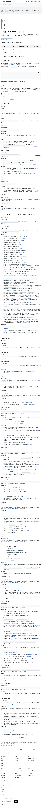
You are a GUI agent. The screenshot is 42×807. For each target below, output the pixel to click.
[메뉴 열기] (2, 1)
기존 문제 (34, 89)
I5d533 (37, 293)
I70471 (27, 550)
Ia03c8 (24, 256)
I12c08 (5, 588)
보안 (2, 758)
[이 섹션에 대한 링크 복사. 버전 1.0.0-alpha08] (11, 477)
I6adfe (23, 286)
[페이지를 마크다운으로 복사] (21, 32)
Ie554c (9, 565)
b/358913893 (21, 387)
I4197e (23, 322)
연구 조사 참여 (30, 775)
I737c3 (25, 461)
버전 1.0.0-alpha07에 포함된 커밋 (13, 508)
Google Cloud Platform (5, 793)
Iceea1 (5, 595)
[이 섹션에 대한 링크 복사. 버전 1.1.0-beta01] (10, 125)
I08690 (26, 524)
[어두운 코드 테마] (38, 72)
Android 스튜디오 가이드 (19, 770)
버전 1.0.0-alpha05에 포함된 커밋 (13, 582)
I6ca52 (30, 621)
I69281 (19, 244)
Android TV (30, 762)
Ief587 (21, 499)
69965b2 (22, 442)
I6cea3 (20, 258)
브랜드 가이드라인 (15, 798)
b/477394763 (27, 142)
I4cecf (13, 560)
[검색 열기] (26, 1)
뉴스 (2, 762)
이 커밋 (36, 130)
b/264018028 (6, 649)
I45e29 (24, 526)
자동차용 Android (31, 760)
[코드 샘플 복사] (40, 72)
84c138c (29, 656)
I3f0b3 (24, 489)
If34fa (27, 236)
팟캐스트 (2, 765)
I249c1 (35, 269)
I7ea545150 (32, 173)
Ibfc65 (30, 302)
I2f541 (23, 252)
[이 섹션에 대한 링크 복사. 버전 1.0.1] (6, 179)
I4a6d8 (38, 593)
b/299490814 (35, 319)
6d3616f (35, 437)
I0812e (37, 265)
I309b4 (25, 317)
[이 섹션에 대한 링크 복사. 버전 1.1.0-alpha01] (10, 150)
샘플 (33, 587)
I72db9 (19, 590)
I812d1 (39, 457)
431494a (29, 615)
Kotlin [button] (9, 70)
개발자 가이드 (17, 771)
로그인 (39, 1)
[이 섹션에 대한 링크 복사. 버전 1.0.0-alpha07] (11, 503)
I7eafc (22, 260)
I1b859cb (5, 328)
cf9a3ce (33, 188)
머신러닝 (16, 756)
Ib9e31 (20, 254)
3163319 (34, 214)
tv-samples (33, 679)
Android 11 (3, 780)
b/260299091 (12, 652)
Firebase (2, 791)
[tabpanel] (21, 75)
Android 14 (3, 775)
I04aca (25, 262)
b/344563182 (6, 137)
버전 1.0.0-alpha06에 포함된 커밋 (13, 541)
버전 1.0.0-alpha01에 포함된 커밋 (13, 704)
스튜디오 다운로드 (18, 775)
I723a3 (9, 695)
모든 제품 (2, 794)
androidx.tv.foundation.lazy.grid (7, 36)
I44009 (32, 647)
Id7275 (11, 471)
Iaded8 (24, 250)
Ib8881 (13, 640)
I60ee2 (23, 238)
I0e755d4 (35, 330)
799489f (30, 658)
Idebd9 (27, 290)
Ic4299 (8, 598)
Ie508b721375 (18, 171)
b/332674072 (30, 402)
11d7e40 (35, 611)
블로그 (2, 763)
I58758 (22, 262)
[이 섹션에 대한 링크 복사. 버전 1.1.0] (6, 109)
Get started (4, 4)
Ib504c (23, 558)
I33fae (25, 552)
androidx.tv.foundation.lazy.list (6, 38)
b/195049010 (22, 640)
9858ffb (36, 191)
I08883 (23, 283)
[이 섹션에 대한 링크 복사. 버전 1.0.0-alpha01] (11, 698)
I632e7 (23, 496)
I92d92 (24, 273)
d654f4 (28, 573)
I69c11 (11, 556)
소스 (2, 760)
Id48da (5, 306)
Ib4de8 (13, 277)
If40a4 (33, 404)
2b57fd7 (22, 421)
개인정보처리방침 (18, 762)
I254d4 (23, 474)
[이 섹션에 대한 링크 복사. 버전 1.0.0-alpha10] (11, 407)
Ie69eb (5, 522)
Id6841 (26, 296)
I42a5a (37, 464)
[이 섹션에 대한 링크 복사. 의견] (5, 86)
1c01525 (37, 647)
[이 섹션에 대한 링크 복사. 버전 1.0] (6, 177)
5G (15, 763)
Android (2, 754)
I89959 (34, 160)
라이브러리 (20, 15)
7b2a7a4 (29, 435)
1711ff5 (21, 423)
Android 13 (3, 777)
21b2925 (22, 613)
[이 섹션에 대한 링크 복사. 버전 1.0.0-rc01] (9, 217)
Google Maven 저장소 (13, 64)
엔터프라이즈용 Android (5, 756)
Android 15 (3, 773)
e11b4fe (6, 652)
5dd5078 (36, 626)
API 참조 (16, 773)
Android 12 (3, 779)
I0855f (26, 402)
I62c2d (20, 248)
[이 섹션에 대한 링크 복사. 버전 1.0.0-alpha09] (11, 447)
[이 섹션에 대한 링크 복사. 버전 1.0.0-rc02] (9, 204)
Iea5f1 (18, 246)
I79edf (12, 595)
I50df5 (35, 513)
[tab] (4, 70)
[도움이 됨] (38, 16)
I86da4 (21, 487)
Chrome (2, 789)
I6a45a (25, 528)
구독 (16, 801)
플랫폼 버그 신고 (31, 770)
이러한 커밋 (30, 113)
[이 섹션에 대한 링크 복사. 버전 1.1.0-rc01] (9, 116)
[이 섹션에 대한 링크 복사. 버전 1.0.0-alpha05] (11, 577)
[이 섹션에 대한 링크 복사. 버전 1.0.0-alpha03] (11, 665)
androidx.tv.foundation (5, 35)
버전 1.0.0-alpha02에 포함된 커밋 (13, 689)
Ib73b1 (30, 319)
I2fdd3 (17, 387)
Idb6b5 (33, 135)
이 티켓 (18, 402)
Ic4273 (38, 430)
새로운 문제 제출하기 (7, 94)
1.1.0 (13, 49)
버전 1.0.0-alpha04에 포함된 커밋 (13, 607)
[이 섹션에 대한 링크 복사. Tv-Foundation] (11, 338)
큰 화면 (29, 754)
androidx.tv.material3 (5, 39)
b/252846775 (6, 459)
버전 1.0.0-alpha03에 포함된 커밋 (13, 671)
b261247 (33, 662)
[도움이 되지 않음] (40, 16)
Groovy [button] (4, 70)
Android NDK (17, 777)
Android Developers (4, 15)
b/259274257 (17, 640)
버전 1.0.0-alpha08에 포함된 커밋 (13, 483)
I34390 (27, 280)
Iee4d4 (8, 595)
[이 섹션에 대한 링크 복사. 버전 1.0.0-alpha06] (11, 536)
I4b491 (10, 419)
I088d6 (22, 240)
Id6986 (28, 271)
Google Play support (31, 773)
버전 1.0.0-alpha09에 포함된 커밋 (13, 453)
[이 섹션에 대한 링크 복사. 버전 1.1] (6, 106)
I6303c (23, 142)
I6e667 (34, 164)
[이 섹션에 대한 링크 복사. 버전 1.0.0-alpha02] (11, 683)
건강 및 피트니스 (17, 758)
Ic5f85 (27, 530)
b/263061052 (6, 628)
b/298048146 (30, 317)
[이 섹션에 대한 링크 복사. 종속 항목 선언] (10, 61)
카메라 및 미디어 (17, 760)
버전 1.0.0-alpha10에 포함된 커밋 (13, 413)
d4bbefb (30, 444)
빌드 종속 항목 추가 (16, 81)
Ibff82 (14, 532)
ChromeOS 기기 (31, 758)
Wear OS (30, 756)
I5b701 (11, 548)
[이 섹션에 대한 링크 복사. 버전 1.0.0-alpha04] (11, 601)
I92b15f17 (19, 169)
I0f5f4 (19, 242)
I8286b (15, 428)
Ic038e (5, 519)
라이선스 (9, 798)
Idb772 (16, 467)
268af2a (33, 623)
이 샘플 (22, 304)
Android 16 (3, 771)
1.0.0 (13, 52)
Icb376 (16, 595)
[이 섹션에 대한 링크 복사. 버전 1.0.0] (7, 195)
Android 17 (3, 770)
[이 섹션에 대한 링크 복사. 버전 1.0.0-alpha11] (10, 391)
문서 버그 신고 (30, 771)
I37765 (9, 643)
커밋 (35, 121)
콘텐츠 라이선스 (17, 742)
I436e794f (6, 333)
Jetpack (11, 4)
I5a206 (37, 267)
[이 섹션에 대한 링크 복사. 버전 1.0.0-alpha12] (11, 376)
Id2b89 (30, 515)
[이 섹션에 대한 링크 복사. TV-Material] (10, 104)
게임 (15, 754)
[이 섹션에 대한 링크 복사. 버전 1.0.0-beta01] (10, 226)
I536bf (26, 491)
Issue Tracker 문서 (10, 97)
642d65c (7, 440)
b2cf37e (26, 660)
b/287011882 (29, 461)
